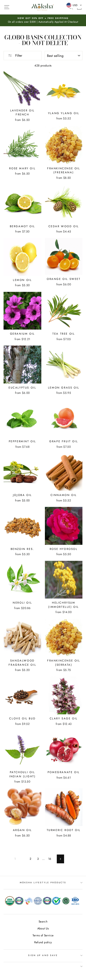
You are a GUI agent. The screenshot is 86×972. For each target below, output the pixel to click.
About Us (43, 928)
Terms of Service (43, 935)
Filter (18, 55)
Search (43, 921)
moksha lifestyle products (43, 882)
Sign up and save (43, 955)
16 (49, 859)
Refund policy (43, 942)
